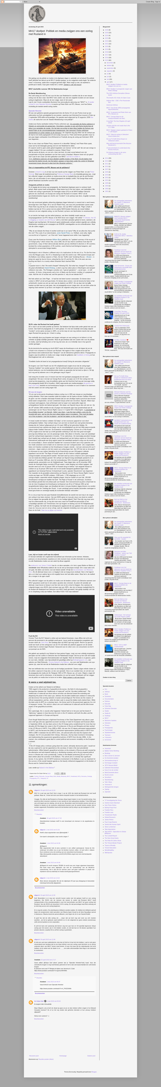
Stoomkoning (109, 780)
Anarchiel (108, 748)
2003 (107, 175)
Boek (106, 694)
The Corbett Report (111, 836)
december (110, 63)
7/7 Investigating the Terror (113, 800)
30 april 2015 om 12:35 (47, 895)
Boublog (107, 753)
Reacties (39, 814)
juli (108, 74)
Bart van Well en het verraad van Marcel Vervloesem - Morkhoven (122, 501)
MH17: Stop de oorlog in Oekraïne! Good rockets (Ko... (117, 135)
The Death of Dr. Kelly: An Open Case (118, 98)
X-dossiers (108, 737)
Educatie (107, 704)
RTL (38, 778)
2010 (107, 166)
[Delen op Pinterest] (64, 773)
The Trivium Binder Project (113, 843)
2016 (107, 57)
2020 (107, 46)
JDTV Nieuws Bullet (111, 765)
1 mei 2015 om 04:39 (53, 843)
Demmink (108, 696)
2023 (107, 38)
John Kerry (44, 642)
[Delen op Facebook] (62, 773)
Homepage (63, 1056)
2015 (107, 60)
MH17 (68, 776)
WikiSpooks (108, 853)
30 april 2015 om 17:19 (54, 818)
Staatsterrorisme (110, 732)
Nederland (74, 776)
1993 (107, 186)
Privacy (107, 725)
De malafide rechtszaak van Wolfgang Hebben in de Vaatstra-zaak (123, 297)
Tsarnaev (108, 735)
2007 (107, 169)
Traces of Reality (110, 845)
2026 (107, 30)
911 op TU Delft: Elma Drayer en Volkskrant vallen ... (116, 139)
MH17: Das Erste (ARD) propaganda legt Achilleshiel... (118, 108)
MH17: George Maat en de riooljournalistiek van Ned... (116, 117)
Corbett (36, 776)
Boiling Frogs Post (110, 807)
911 (106, 689)
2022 (107, 41)
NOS (79, 776)
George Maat (49, 776)
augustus (110, 71)
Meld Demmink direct (111, 772)
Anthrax (107, 692)
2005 (107, 172)
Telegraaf (43, 778)
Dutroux (107, 701)
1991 (107, 191)
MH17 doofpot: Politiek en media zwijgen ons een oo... (116, 85)
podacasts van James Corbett (41, 565)
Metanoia (63, 776)
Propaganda (33, 778)
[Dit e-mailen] (55, 773)
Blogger (94, 1072)
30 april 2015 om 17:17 (48, 960)
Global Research (110, 817)
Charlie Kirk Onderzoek (121, 326)
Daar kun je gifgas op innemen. (52, 510)
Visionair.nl (108, 784)
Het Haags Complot (111, 763)
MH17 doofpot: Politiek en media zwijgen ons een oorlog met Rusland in (122, 453)
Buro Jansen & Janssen (112, 756)
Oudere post (91, 1056)
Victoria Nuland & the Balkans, (59, 662)
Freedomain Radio (111, 815)
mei (108, 79)
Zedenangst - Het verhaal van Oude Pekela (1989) (122, 615)
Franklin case (109, 812)
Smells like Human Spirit (112, 824)
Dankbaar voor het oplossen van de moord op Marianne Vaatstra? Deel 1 (122, 251)
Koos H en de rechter (111, 770)
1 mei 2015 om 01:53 (53, 830)
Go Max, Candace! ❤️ (121, 340)
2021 (107, 44)
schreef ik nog (40, 172)
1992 (107, 188)
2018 (107, 52)
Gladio (107, 711)
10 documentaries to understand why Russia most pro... (118, 148)
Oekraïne (84, 776)
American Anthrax (112, 105)
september (110, 68)
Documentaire (109, 699)
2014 (107, 158)
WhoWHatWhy (109, 850)
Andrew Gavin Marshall (112, 803)
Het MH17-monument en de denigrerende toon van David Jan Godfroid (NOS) (123, 422)
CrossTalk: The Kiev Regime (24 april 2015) (121, 312)
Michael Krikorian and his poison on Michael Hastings (123, 392)
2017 (107, 55)
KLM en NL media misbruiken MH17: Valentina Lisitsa (123, 235)
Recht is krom (109, 775)
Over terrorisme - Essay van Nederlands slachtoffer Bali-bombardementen (123, 267)
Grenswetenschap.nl (111, 760)
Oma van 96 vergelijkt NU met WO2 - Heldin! (122, 538)
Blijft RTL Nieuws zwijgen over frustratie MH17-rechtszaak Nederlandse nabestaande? (122, 219)
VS (47, 778)
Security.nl (108, 777)
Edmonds (41, 776)
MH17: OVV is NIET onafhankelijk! (120, 645)
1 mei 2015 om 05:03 (54, 1001)
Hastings (107, 716)
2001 (107, 180)
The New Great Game (112, 838)
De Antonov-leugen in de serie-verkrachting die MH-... (116, 153)
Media (58, 776)
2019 (107, 49)
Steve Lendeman (110, 827)
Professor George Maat (65, 174)
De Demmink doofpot (111, 758)
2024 (107, 35)
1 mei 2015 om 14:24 (53, 878)
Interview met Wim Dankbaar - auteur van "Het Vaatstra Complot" (123, 553)
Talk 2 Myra (108, 782)
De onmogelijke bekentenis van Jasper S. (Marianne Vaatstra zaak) (123, 202)
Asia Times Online (110, 805)
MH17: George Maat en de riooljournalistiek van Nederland (122, 469)
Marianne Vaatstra (110, 720)
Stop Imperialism (110, 829)
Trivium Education (110, 848)
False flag (108, 706)
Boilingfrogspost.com (80, 660)
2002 (107, 177)
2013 (107, 161)
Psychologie (109, 730)
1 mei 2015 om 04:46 (53, 862)
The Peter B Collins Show (113, 840)
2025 (107, 33)
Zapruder (108, 792)
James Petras (109, 819)
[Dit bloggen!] (58, 773)
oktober (109, 65)
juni (108, 76)
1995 (107, 183)
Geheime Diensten (111, 708)
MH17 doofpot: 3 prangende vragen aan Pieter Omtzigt (123, 282)
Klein (54, 776)
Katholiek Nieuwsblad (112, 768)
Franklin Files (109, 810)
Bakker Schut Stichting (112, 751)
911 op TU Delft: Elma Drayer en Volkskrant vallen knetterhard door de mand (123, 377)
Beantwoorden (39, 810)
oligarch (37, 790)
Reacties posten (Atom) (46, 1059)
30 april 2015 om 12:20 (47, 790)
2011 (107, 164)
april (108, 82)
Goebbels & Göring (83, 355)
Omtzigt (89, 776)
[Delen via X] (60, 773)
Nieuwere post (34, 1056)
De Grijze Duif (38, 1001)
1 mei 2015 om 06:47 (53, 982)
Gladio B (107, 713)
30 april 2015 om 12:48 (47, 939)
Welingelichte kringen (112, 787)
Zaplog (107, 789)
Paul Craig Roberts (111, 822)
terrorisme (108, 740)
